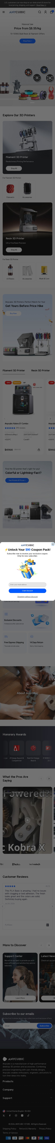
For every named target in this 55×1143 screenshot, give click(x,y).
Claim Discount (27, 591)
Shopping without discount (27, 597)
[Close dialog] (53, 544)
